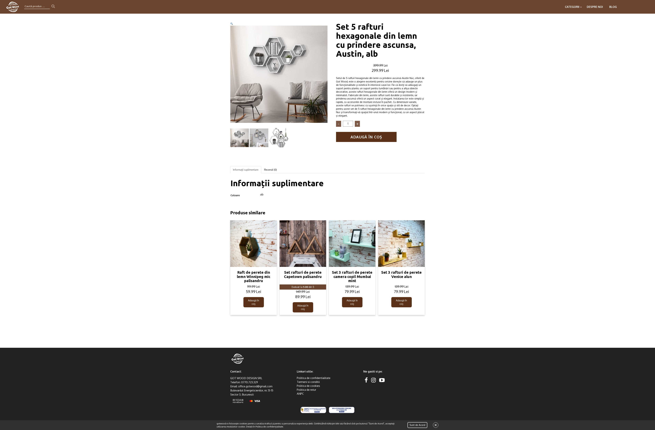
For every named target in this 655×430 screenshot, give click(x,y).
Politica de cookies (308, 386)
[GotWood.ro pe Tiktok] (387, 379)
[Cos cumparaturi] (649, 7)
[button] (231, 23)
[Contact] (629, 7)
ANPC (300, 393)
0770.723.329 (249, 382)
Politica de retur (306, 389)
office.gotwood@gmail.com (255, 386)
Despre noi (595, 7)
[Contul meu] (643, 7)
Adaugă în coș (366, 136)
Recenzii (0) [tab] (270, 169)
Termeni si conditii (308, 382)
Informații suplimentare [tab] (245, 169)
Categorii (572, 7)
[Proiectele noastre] (622, 7)
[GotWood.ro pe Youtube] (382, 379)
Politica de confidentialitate (313, 378)
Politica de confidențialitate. (270, 426)
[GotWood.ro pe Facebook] (366, 379)
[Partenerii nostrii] (636, 7)
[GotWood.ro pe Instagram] (373, 379)
